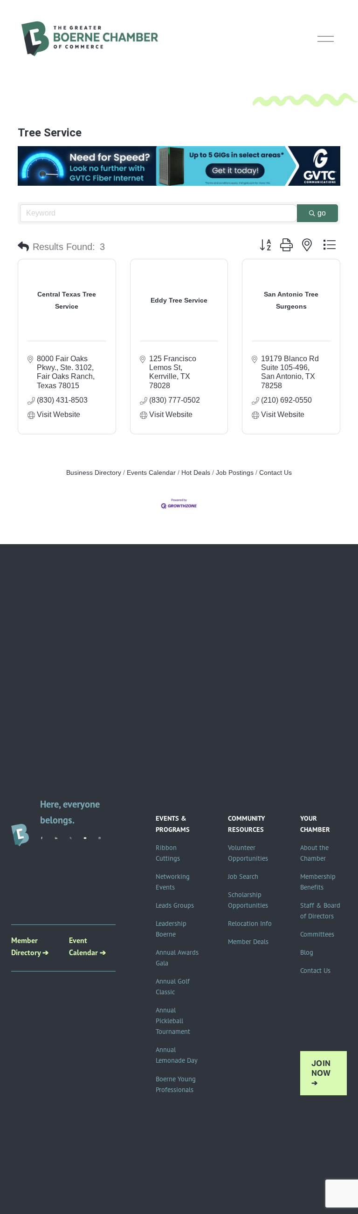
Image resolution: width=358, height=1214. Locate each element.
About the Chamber (314, 853)
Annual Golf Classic (173, 986)
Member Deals (248, 941)
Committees (317, 934)
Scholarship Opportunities (248, 900)
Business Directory (93, 472)
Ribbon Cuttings (168, 853)
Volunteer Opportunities (248, 853)
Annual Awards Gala (177, 957)
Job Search (243, 876)
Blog (306, 952)
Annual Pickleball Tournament (173, 1021)
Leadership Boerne (171, 928)
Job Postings (235, 472)
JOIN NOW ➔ (320, 1073)
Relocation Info (250, 923)
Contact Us (275, 472)
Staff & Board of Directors (320, 910)
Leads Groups (175, 905)
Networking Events (173, 881)
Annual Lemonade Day (177, 1055)
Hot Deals (195, 472)
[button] (23, 246)
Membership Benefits (318, 881)
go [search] (321, 213)
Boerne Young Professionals (176, 1084)
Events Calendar (151, 472)
